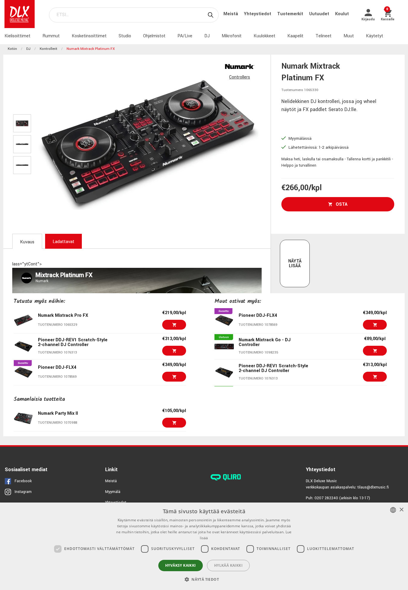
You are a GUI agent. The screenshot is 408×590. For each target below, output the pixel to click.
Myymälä (112, 491)
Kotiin (12, 49)
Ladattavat (63, 242)
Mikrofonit (232, 36)
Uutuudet (319, 14)
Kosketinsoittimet (89, 36)
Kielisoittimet (17, 36)
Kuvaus (27, 242)
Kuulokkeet (264, 36)
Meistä (231, 14)
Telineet (323, 36)
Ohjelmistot (154, 36)
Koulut (342, 14)
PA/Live (184, 36)
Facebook (23, 481)
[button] (204, 579)
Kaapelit (295, 36)
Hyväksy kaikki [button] (180, 565)
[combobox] (393, 510)
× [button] (401, 510)
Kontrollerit (48, 49)
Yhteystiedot (258, 14)
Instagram (23, 491)
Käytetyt (374, 36)
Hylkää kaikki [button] (228, 565)
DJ (207, 36)
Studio (125, 36)
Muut (348, 36)
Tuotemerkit (290, 14)
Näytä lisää (295, 263)
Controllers (239, 77)
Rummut (51, 36)
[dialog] (204, 546)
